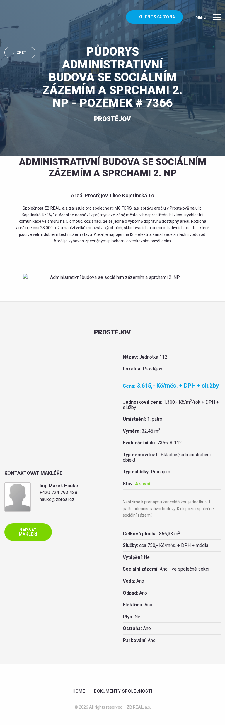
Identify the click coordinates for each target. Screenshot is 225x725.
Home (79, 691)
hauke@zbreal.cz (57, 499)
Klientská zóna (156, 17)
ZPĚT (21, 53)
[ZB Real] (13, 17)
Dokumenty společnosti (123, 691)
